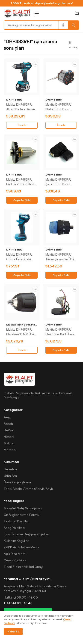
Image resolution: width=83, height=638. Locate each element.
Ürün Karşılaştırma (17, 482)
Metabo (10, 450)
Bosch (8, 424)
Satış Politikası (14, 528)
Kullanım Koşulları (16, 541)
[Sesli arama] (63, 25)
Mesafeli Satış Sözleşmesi (23, 508)
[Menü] (37, 13)
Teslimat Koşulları (17, 521)
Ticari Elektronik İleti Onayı (23, 567)
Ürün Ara (10, 476)
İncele (22, 125)
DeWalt (9, 430)
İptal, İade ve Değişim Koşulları (26, 534)
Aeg (7, 417)
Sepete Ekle (21, 200)
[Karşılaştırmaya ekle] (35, 64)
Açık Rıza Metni (15, 554)
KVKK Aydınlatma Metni (21, 547)
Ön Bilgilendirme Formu (21, 515)
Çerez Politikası (15, 560)
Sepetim (10, 469)
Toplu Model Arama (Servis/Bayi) (28, 489)
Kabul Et (13, 631)
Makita (9, 443)
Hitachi (9, 437)
